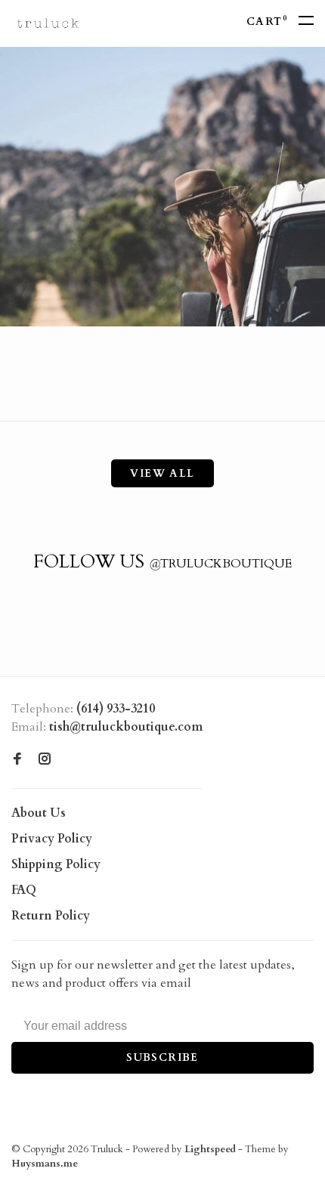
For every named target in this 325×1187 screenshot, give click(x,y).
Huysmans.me (44, 1163)
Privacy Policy (51, 838)
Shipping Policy (56, 864)
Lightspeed (210, 1149)
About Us (38, 813)
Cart (266, 21)
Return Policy (50, 915)
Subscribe (162, 1057)
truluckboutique (220, 563)
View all (162, 473)
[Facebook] (17, 760)
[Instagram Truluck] (45, 760)
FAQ (23, 890)
